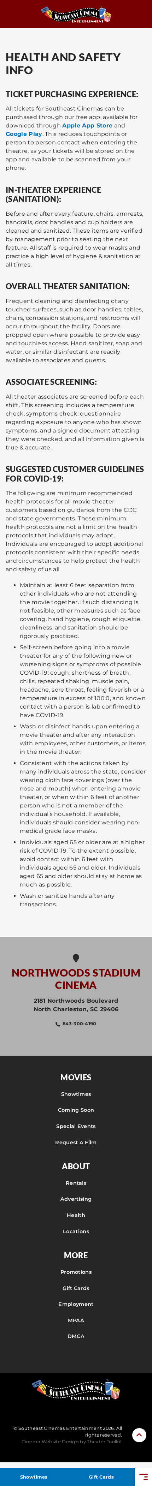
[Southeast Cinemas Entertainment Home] (76, 14)
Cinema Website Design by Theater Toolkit (72, 1441)
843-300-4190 (80, 1023)
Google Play (24, 134)
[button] (139, 1435)
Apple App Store (87, 125)
